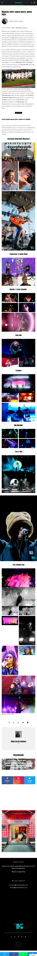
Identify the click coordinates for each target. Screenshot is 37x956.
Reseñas (15, 8)
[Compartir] (9, 722)
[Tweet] (13, 722)
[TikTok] (22, 937)
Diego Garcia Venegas (16, 21)
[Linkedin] (25, 937)
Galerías (10, 8)
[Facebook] (11, 937)
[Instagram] (18, 937)
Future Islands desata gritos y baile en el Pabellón (16, 119)
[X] (15, 937)
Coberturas (4, 8)
